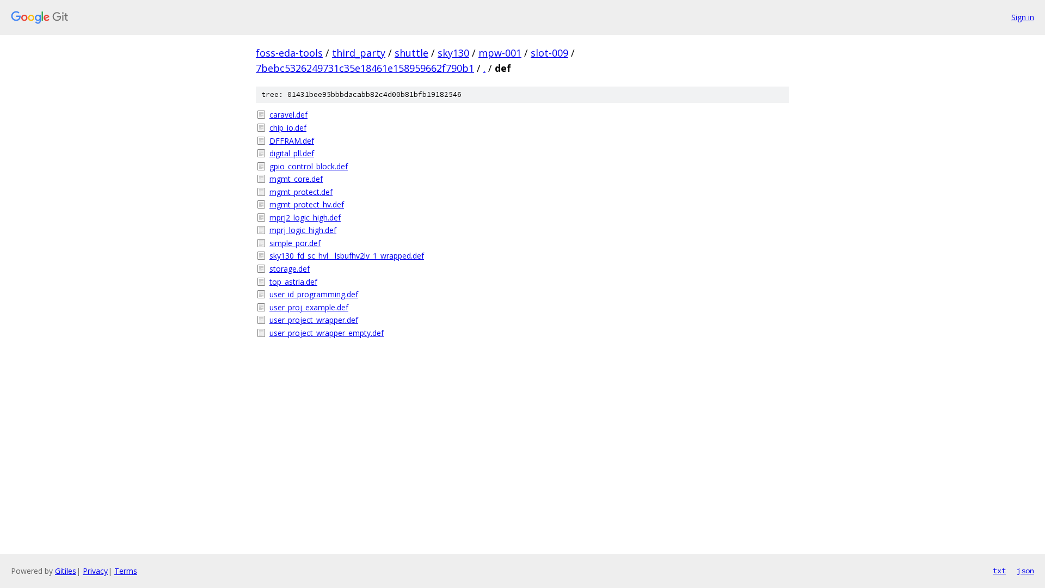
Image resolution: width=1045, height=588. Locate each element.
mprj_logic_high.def (302, 230)
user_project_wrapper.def (313, 320)
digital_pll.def (291, 153)
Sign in (1022, 17)
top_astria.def (293, 282)
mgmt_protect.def (301, 192)
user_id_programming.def (313, 294)
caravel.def (288, 114)
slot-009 (549, 52)
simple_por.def (295, 243)
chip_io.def (287, 127)
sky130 (453, 52)
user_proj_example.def (308, 307)
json (1025, 570)
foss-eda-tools (289, 52)
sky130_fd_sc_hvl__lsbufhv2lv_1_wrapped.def (346, 255)
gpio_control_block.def (308, 166)
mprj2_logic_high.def (305, 217)
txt (999, 570)
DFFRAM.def (291, 141)
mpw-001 (499, 52)
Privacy (95, 571)
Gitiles (65, 571)
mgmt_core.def (296, 179)
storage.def (289, 269)
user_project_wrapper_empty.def (326, 333)
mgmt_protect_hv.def (306, 204)
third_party (358, 52)
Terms (125, 571)
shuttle (411, 52)
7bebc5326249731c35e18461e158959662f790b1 (365, 68)
